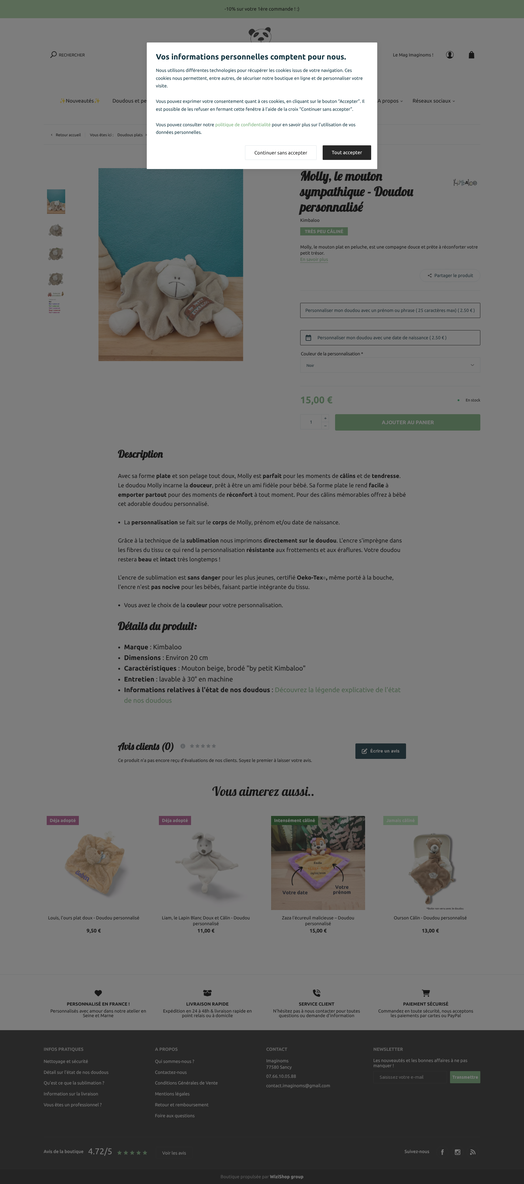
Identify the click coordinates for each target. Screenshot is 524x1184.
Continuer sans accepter (280, 153)
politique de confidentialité (243, 124)
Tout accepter (347, 152)
